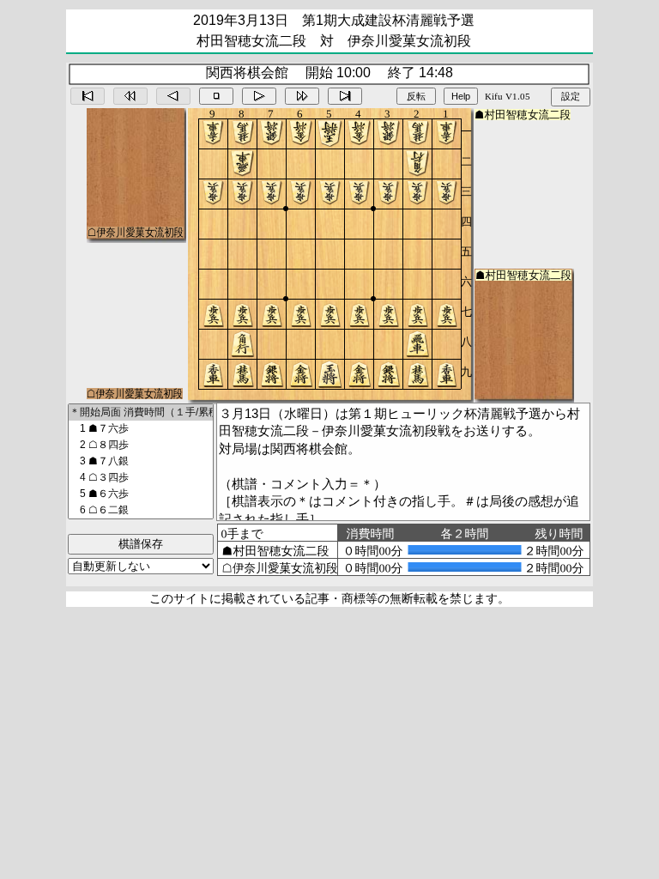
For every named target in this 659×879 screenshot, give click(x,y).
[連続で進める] (302, 96)
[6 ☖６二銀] (141, 510)
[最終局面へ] (345, 96)
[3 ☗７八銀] (141, 461)
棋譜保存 (140, 543)
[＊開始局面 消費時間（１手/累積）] (141, 412)
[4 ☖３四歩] (141, 478)
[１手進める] (259, 96)
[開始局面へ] (87, 96)
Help (460, 96)
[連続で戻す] (130, 96)
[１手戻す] (173, 96)
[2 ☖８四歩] (141, 445)
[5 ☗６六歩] (141, 494)
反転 (416, 96)
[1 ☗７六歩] (141, 429)
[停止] (216, 96)
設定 (570, 96)
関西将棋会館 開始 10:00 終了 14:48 (329, 72)
